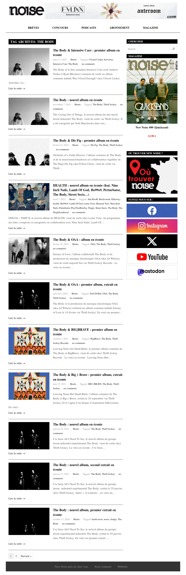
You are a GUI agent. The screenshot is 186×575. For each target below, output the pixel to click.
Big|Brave (95, 338)
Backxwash (104, 199)
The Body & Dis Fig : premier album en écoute (86, 140)
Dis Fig (94, 145)
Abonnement (120, 28)
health (56, 203)
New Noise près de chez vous (71, 566)
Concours (60, 28)
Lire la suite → (17, 88)
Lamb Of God (76, 203)
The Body (73, 63)
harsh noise (97, 519)
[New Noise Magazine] (27, 10)
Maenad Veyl (102, 203)
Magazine (150, 28)
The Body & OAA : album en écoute (78, 239)
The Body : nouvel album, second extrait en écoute (83, 467)
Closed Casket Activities (101, 59)
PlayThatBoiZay (79, 207)
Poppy (91, 207)
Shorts (73, 59)
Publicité (123, 566)
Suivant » (26, 556)
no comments (88, 63)
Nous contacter (103, 566)
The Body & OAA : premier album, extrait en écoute (85, 286)
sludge (113, 519)
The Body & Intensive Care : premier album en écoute (86, 52)
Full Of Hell (96, 293)
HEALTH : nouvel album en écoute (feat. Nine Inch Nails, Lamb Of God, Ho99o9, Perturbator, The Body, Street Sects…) (87, 190)
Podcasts (89, 28)
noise (106, 519)
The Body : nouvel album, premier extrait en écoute (84, 512)
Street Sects (101, 207)
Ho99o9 (64, 203)
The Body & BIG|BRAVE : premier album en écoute (85, 331)
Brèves (33, 28)
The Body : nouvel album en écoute (77, 99)
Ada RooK (93, 199)
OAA (93, 244)
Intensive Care (60, 63)
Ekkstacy (115, 199)
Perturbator (64, 207)
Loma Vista (89, 203)
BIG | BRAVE (95, 384)
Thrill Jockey (110, 104)
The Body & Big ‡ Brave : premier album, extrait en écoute (87, 377)
